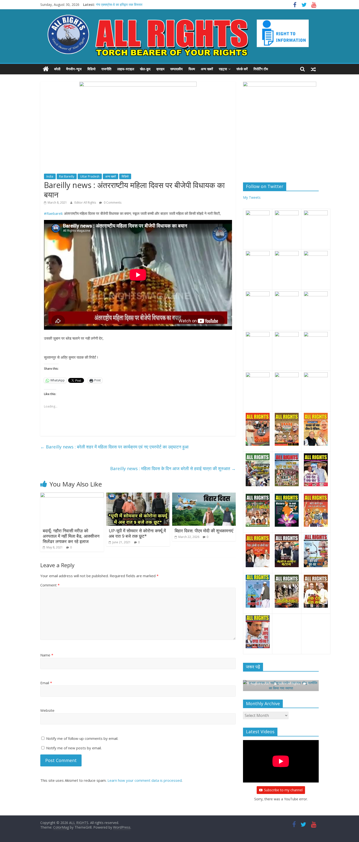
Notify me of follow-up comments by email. (82, 738)
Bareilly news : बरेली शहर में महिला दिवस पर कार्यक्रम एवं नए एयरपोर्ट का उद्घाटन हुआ (114, 447)
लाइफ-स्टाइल (125, 69)
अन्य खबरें (207, 69)
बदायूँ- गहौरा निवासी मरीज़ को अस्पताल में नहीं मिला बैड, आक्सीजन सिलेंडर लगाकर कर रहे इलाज (71, 536)
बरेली (57, 69)
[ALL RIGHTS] (45, 69)
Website (47, 710)
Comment (50, 585)
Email (46, 682)
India (49, 176)
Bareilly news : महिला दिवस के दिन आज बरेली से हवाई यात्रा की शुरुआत (173, 468)
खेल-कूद (145, 69)
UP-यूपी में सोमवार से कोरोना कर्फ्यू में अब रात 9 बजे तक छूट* (137, 533)
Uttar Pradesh (89, 176)
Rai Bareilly (66, 176)
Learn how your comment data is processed (144, 780)
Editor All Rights (85, 202)
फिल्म (192, 69)
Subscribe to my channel (283, 790)
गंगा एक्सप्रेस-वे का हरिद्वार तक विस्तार (119, 4)
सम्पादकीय (176, 69)
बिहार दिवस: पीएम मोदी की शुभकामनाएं (204, 531)
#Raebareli (53, 213)
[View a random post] (313, 69)
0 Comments (112, 202)
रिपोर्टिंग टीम (260, 69)
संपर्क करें (242, 69)
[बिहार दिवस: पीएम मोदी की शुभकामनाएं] (204, 495)
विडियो (91, 69)
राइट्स (223, 69)
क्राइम (160, 69)
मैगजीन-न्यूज (74, 69)
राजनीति (106, 69)
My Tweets (252, 197)
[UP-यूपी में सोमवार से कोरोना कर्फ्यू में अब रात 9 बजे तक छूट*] (138, 495)
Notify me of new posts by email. (74, 747)
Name (46, 655)
